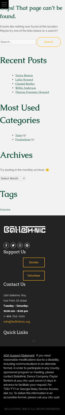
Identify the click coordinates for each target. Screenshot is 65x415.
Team (18, 135)
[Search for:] (18, 42)
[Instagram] (20, 245)
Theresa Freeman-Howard (32, 92)
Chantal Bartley (25, 84)
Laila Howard (24, 79)
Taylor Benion (24, 75)
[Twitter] (13, 245)
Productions (23, 139)
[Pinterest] (27, 245)
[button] (4, 4)
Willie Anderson (25, 88)
